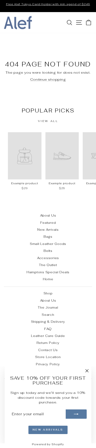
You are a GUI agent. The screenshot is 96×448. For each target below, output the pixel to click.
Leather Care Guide (48, 336)
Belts (48, 251)
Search (48, 315)
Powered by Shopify (48, 444)
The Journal (48, 307)
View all (48, 121)
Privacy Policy (48, 364)
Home (48, 279)
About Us (48, 215)
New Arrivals (48, 229)
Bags (48, 236)
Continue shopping (48, 79)
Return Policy (48, 343)
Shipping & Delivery (48, 322)
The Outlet (48, 265)
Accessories (48, 258)
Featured (48, 223)
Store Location (48, 357)
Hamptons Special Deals (48, 272)
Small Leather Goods (48, 244)
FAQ (47, 329)
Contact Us (48, 350)
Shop (48, 293)
